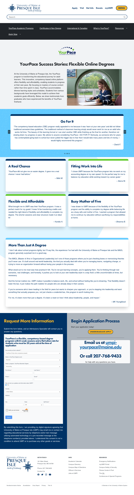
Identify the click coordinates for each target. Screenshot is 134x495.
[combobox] (67, 17)
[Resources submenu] (126, 28)
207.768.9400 (47, 468)
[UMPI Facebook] (38, 475)
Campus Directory (74, 464)
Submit (9, 417)
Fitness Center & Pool (106, 470)
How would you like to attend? (13, 350)
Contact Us (41, 471)
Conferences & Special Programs (110, 476)
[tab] (64, 153)
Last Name (37, 370)
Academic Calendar (75, 461)
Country (7, 389)
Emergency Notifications (107, 461)
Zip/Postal (46, 402)
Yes (8, 385)
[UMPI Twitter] (42, 475)
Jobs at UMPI (72, 473)
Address (7, 395)
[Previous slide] (9, 132)
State (26, 402)
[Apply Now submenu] (20, 34)
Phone (7, 376)
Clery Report (36, 485)
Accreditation (26, 485)
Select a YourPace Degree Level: (13, 357)
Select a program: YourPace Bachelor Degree (16, 363)
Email (36, 376)
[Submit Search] (125, 17)
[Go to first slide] (125, 132)
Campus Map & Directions (77, 467)
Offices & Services (74, 470)
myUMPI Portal (104, 464)
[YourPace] (24, 8)
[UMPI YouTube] (50, 475)
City (6, 402)
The (102, 473)
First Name (8, 370)
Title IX (50, 485)
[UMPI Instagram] (46, 475)
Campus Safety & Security (108, 467)
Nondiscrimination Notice (14, 485)
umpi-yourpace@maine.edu (100, 344)
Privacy (44, 485)
